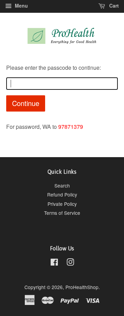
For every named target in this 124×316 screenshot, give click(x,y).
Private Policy (62, 203)
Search (62, 185)
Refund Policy (62, 194)
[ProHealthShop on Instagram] (70, 263)
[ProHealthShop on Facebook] (54, 263)
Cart (113, 5)
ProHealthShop (82, 287)
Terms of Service (62, 212)
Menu (20, 5)
